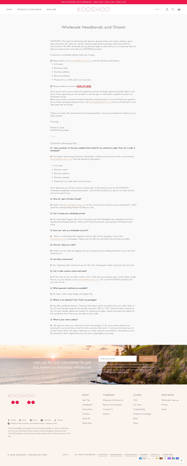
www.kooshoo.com (58, 239)
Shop (9, 9)
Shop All (86, 418)
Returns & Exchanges (112, 404)
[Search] (173, 9)
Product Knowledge (29, 9)
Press (135, 423)
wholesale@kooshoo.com (80, 61)
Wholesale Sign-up (170, 400)
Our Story (137, 404)
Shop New (87, 423)
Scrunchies (87, 409)
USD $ (157, 9)
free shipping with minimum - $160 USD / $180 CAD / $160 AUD (93, 2)
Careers (106, 414)
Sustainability (139, 409)
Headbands (87, 404)
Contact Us (108, 409)
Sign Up (148, 359)
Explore (51, 9)
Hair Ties (86, 400)
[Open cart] (179, 9)
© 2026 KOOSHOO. (17, 455)
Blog (135, 418)
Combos (86, 414)
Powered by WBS (37, 455)
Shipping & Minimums (113, 400)
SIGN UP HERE (84, 86)
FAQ (135, 400)
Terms (164, 409)
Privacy (164, 404)
